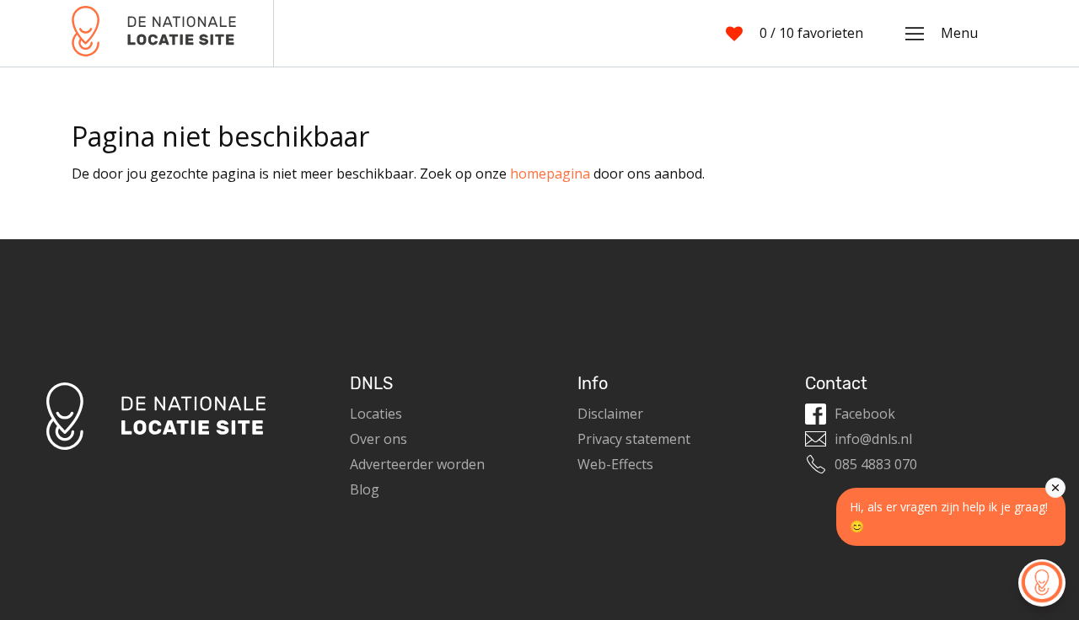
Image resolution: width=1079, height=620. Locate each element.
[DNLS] (154, 33)
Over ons (378, 439)
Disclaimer (610, 413)
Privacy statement (633, 439)
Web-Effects (615, 464)
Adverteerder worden (417, 464)
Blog (364, 489)
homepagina (550, 173)
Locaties (376, 413)
